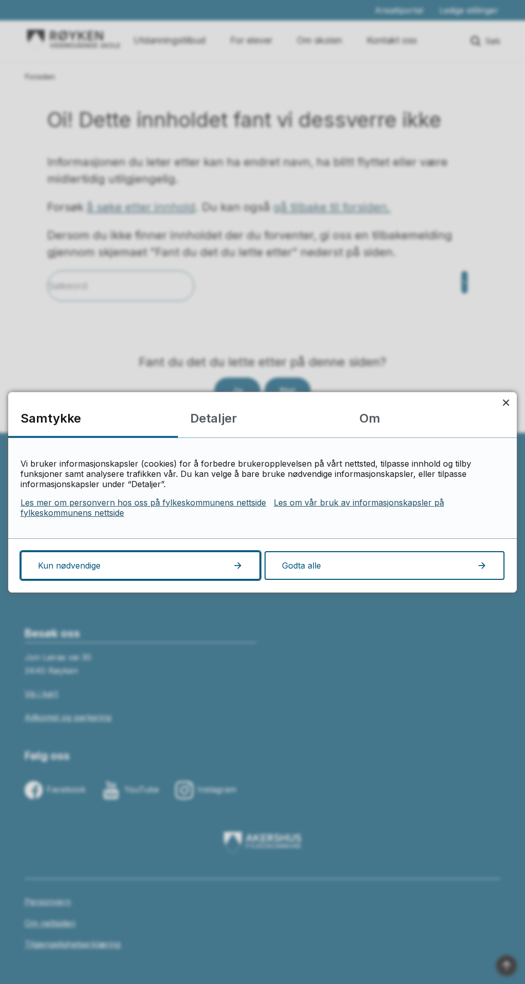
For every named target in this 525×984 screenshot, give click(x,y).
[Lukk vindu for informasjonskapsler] (505, 403)
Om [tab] (369, 418)
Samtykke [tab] (51, 418)
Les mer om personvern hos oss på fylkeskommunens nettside (143, 502)
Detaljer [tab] (213, 418)
